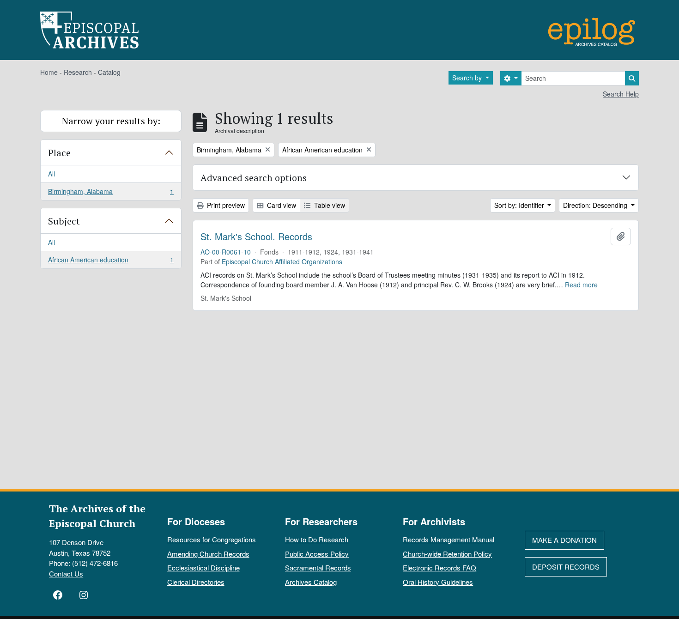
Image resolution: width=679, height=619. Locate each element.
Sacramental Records (318, 567)
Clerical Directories (195, 582)
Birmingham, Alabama (111, 193)
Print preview (225, 205)
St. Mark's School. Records (256, 236)
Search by (468, 77)
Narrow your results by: (111, 121)
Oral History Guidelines (438, 582)
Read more (581, 284)
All (51, 173)
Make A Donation (564, 540)
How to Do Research (316, 539)
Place (59, 152)
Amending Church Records (208, 553)
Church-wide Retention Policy (447, 553)
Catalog (109, 72)
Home (49, 72)
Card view (280, 205)
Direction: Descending (596, 205)
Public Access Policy (317, 553)
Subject (64, 221)
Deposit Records (566, 566)
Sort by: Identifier (520, 205)
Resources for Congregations (211, 539)
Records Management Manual (448, 539)
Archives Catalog (311, 582)
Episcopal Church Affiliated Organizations (282, 261)
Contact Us (66, 573)
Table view (328, 205)
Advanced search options (253, 177)
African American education (111, 261)
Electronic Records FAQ (439, 567)
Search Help (621, 93)
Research (78, 72)
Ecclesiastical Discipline (203, 567)
